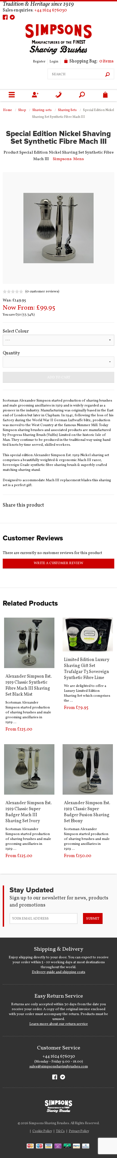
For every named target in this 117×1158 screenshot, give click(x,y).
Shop (22, 110)
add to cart (58, 377)
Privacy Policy (79, 1131)
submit (92, 918)
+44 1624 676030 (50, 10)
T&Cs (60, 1131)
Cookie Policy (42, 1131)
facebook (5, 17)
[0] (105, 95)
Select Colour (16, 331)
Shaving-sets (42, 110)
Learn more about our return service (58, 1024)
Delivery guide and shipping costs (58, 972)
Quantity (11, 353)
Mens (78, 159)
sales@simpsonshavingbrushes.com (58, 1066)
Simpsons (62, 159)
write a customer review (58, 563)
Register (39, 61)
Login (54, 61)
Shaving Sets (67, 110)
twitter (12, 17)
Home (7, 110)
